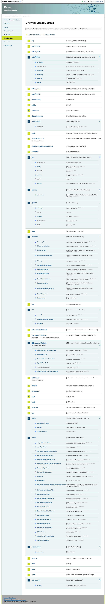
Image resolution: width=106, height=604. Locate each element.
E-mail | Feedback (10, 598)
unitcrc (39, 183)
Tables (6, 27)
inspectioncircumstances (45, 319)
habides (35, 237)
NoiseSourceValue (43, 507)
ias (33, 304)
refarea (39, 175)
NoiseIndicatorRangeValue (45, 490)
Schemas (7, 34)
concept (39, 208)
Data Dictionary (19, 16)
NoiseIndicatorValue (43, 494)
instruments (41, 298)
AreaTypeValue (42, 447)
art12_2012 (36, 46)
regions (39, 427)
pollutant (40, 323)
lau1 (33, 396)
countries (40, 70)
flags (38, 166)
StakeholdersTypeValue (44, 527)
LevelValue (40, 480)
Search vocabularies (34, 34)
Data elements (8, 31)
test (33, 564)
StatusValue (41, 532)
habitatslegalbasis (43, 273)
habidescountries (42, 269)
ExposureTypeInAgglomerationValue (49, 463)
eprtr (33, 133)
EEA (12, 1)
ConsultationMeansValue (45, 455)
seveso (34, 558)
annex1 (39, 315)
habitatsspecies (42, 294)
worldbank (36, 580)
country (39, 585)
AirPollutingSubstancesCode (46, 350)
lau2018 (35, 407)
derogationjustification (44, 265)
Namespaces (8, 45)
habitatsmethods (42, 283)
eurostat (35, 152)
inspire (34, 386)
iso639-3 (40, 476)
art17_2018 (36, 94)
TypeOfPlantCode (42, 363)
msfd (34, 418)
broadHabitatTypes (43, 423)
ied (33, 310)
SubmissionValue (43, 540)
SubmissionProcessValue (45, 536)
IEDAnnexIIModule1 (39, 330)
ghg (33, 231)
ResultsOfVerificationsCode (46, 359)
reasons (39, 78)
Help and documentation (12, 20)
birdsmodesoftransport (44, 255)
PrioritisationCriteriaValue (45, 511)
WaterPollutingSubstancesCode (47, 371)
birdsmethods (41, 250)
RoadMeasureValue (43, 523)
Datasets (7, 23)
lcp (33, 413)
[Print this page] (89, 1)
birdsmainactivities (43, 246)
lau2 (33, 402)
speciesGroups (42, 431)
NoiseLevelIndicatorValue (45, 498)
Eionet (12, 16)
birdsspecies (41, 261)
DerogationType (42, 354)
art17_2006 (36, 57)
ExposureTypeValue (43, 468)
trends (39, 82)
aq (33, 41)
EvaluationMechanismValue (46, 459)
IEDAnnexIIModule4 (39, 343)
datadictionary (37, 116)
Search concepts (50, 34)
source (39, 216)
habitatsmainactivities (44, 279)
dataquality (36, 121)
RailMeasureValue (43, 515)
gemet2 (34, 203)
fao (33, 157)
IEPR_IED (35, 378)
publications (36, 547)
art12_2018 (36, 52)
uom (33, 569)
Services (6, 42)
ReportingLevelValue (44, 519)
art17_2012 (36, 89)
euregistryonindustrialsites (42, 146)
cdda (34, 105)
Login (85, 1)
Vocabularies (8, 38)
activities (40, 62)
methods (40, 74)
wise (33, 575)
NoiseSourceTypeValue (44, 502)
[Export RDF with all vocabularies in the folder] (99, 57)
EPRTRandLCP (38, 139)
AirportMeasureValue (44, 443)
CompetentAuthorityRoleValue (47, 451)
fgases (34, 190)
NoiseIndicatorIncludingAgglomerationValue (51, 484)
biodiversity (36, 100)
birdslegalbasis (42, 242)
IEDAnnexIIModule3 (39, 335)
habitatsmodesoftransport (45, 288)
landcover (36, 391)
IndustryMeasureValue (44, 472)
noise (34, 438)
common (35, 110)
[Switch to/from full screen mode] (92, 1)
